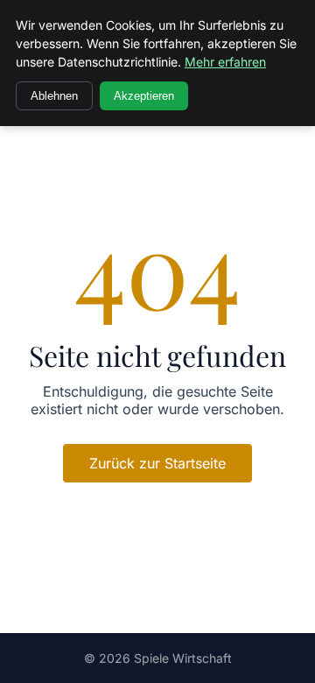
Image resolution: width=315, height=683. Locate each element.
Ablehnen (54, 95)
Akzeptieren (144, 95)
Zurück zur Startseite (157, 463)
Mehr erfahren (225, 61)
